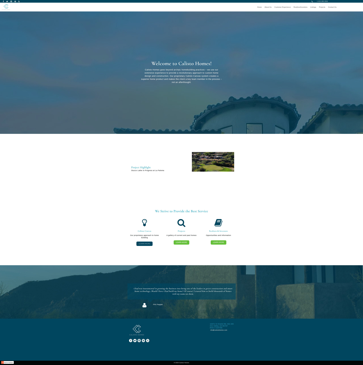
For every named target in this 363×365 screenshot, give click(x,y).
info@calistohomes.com (218, 330)
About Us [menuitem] (268, 7)
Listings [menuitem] (313, 7)
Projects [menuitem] (322, 7)
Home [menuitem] (259, 7)
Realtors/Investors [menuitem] (300, 7)
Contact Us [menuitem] (332, 7)
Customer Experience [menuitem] (282, 7)
